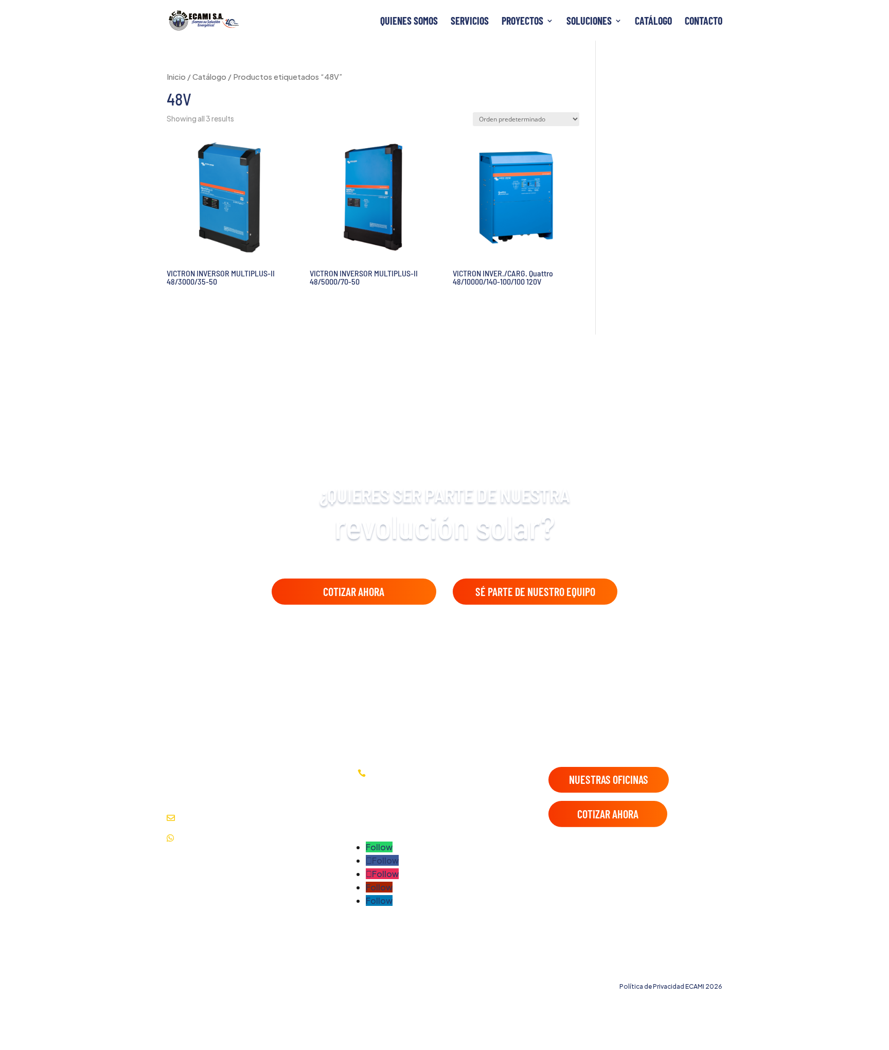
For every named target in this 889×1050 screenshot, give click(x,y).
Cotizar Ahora (353, 591)
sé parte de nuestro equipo (535, 591)
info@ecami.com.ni (214, 817)
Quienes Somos (409, 22)
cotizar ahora (607, 813)
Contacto (703, 22)
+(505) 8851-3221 (214, 837)
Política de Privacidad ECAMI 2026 (670, 986)
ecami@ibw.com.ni (286, 817)
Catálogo (653, 22)
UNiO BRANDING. (696, 968)
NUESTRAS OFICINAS (608, 779)
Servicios (470, 22)
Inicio (176, 76)
